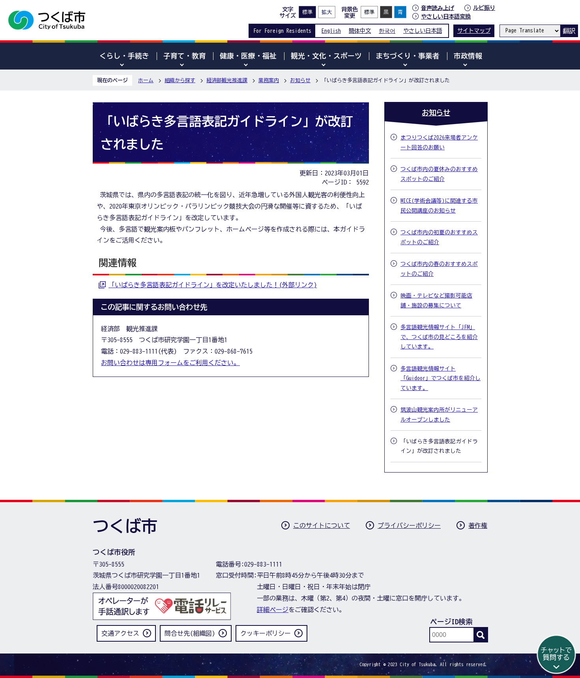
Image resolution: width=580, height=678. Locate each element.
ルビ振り (484, 8)
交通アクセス (120, 633)
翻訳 (569, 31)
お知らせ (300, 80)
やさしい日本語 (422, 31)
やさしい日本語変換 (446, 16)
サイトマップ (473, 31)
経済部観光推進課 (226, 80)
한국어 (387, 31)
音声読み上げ (437, 8)
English (331, 31)
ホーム (145, 80)
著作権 (477, 525)
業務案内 (268, 80)
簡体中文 (360, 31)
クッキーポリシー (265, 633)
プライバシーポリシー (409, 525)
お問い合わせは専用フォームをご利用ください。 (170, 363)
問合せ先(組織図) (190, 633)
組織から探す (180, 80)
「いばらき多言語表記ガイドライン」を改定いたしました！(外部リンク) (213, 285)
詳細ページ (272, 609)
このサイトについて (321, 525)
